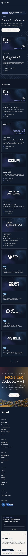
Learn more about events (14, 103)
